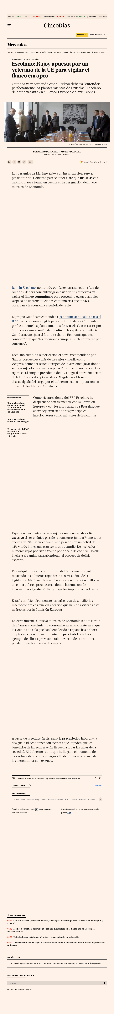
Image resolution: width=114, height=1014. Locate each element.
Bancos (91, 799)
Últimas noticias (98, 52)
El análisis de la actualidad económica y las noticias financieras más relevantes (48, 778)
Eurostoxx (19, 989)
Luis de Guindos (18, 799)
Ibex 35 (11, 16)
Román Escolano (24, 288)
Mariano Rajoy (33, 799)
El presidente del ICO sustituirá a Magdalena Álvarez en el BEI (18, 432)
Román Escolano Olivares (52, 799)
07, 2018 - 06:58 (61, 155)
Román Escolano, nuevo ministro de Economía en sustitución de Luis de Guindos (16, 407)
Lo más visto (13, 957)
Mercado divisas (21, 52)
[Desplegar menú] (9, 25)
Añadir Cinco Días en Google (94, 162)
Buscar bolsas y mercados (20, 976)
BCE (66, 799)
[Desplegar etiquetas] (100, 799)
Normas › (98, 785)
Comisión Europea (78, 799)
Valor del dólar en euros (98, 16)
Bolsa (10, 52)
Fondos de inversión (38, 52)
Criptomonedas (83, 52)
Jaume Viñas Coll (71, 152)
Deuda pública (69, 52)
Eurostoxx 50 (72, 16)
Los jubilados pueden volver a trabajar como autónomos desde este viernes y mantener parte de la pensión (55, 963)
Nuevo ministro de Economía (25, 60)
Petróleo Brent (49, 16)
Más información (19, 812)
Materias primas (54, 52)
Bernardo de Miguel (45, 152)
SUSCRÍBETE (81, 35)
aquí (69, 812)
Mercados (17, 45)
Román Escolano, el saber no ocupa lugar (18, 421)
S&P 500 (28, 16)
